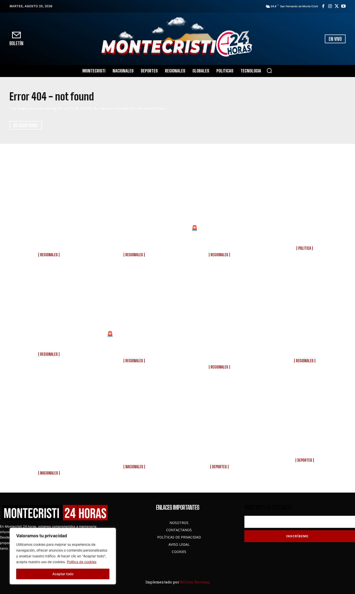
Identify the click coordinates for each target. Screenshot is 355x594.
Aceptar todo (62, 574)
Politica (304, 248)
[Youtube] (343, 6)
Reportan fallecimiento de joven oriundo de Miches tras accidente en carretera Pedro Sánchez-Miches (135, 237)
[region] (63, 556)
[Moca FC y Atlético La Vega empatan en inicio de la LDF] (305, 414)
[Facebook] (323, 6)
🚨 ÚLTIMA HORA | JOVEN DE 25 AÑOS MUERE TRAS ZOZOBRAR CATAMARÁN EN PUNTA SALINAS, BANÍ (220, 237)
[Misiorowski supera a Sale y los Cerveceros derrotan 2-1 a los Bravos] (220, 414)
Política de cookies (81, 562)
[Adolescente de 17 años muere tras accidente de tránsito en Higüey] (49, 301)
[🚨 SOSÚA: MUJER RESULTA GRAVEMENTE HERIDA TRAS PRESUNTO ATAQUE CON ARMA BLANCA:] (135, 301)
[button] (269, 70)
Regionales (49, 255)
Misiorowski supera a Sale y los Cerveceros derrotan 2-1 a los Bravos (220, 452)
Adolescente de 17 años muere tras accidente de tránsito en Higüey (49, 340)
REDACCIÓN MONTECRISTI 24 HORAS (49, 259)
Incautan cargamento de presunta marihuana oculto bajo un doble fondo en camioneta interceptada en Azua (220, 347)
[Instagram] (330, 6)
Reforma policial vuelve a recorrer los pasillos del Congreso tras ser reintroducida (49, 455)
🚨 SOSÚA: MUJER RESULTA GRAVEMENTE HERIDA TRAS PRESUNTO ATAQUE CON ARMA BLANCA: (135, 343)
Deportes (219, 467)
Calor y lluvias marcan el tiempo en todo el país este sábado (135, 452)
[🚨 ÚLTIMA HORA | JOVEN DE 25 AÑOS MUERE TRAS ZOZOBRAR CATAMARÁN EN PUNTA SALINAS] (220, 195)
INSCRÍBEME (297, 536)
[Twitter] (336, 6)
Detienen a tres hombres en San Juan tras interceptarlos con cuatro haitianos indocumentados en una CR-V (305, 343)
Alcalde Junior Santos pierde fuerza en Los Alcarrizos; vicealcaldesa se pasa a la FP (305, 234)
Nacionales (49, 473)
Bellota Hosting (194, 582)
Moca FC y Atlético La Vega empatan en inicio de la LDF (305, 449)
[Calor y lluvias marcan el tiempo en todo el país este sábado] (135, 414)
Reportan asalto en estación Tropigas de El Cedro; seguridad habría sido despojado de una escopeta (49, 237)
